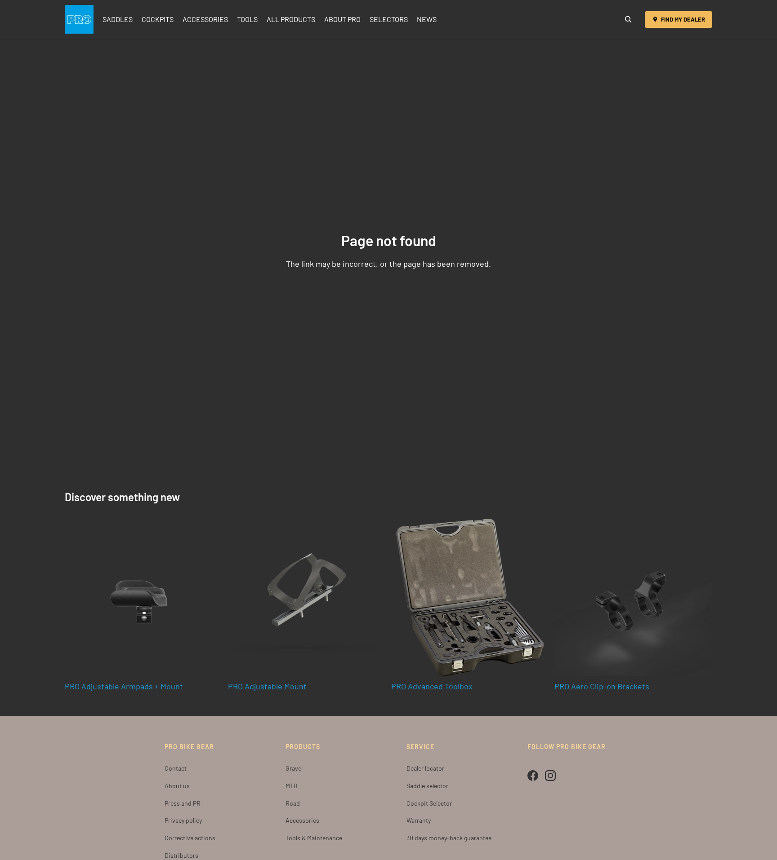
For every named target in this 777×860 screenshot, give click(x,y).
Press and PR (183, 803)
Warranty (418, 820)
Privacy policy (183, 820)
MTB (292, 785)
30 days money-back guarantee (448, 838)
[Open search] (628, 19)
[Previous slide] (404, 597)
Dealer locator (425, 768)
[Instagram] (550, 775)
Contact (176, 768)
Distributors (181, 855)
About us (177, 785)
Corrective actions (190, 838)
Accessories (302, 820)
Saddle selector (427, 785)
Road (293, 803)
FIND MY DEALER (683, 19)
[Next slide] (535, 597)
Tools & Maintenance (314, 838)
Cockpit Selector (429, 803)
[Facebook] (532, 775)
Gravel (294, 768)
